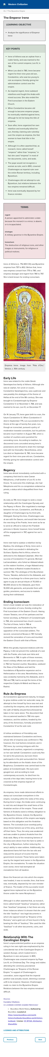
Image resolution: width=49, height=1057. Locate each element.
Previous (10, 1040)
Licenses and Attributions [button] (16, 1030)
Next (40, 1040)
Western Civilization (18, 4)
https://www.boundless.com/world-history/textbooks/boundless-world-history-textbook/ (25, 1018)
